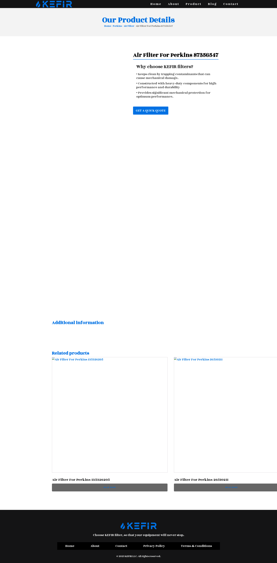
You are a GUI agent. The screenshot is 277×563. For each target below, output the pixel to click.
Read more (110, 487)
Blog (212, 4)
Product (193, 4)
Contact (231, 4)
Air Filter (129, 26)
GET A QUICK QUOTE (151, 110)
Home (155, 4)
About (173, 4)
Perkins (117, 26)
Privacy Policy (154, 546)
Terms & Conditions (196, 546)
